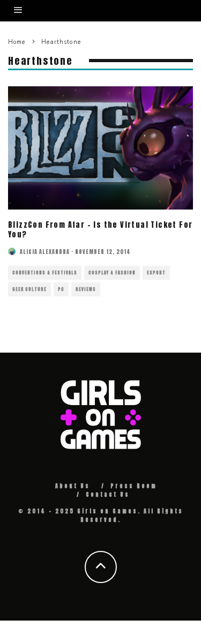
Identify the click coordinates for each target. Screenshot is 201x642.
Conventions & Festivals (44, 273)
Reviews (86, 289)
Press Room (133, 486)
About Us (72, 486)
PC (61, 289)
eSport (156, 273)
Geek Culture (29, 289)
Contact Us (108, 494)
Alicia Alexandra (45, 252)
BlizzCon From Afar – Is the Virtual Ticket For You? (100, 229)
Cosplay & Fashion (112, 273)
